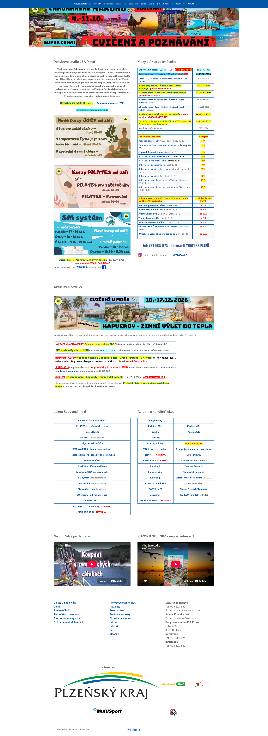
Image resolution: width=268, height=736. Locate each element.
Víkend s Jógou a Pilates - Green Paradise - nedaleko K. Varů (162, 78)
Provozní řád (61, 610)
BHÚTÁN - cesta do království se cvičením (159, 114)
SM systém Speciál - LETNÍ (152, 69)
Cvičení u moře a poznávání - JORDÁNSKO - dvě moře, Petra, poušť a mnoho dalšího (165, 122)
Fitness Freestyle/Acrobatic (152, 222)
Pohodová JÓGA (92, 460)
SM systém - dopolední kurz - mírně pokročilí (160, 187)
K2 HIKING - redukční (155, 483)
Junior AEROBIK (146, 209)
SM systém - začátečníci (150, 165)
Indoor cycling (155, 472)
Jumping (154, 466)
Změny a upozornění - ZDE (110, 103)
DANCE (189, 483)
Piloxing (156, 437)
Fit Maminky (149, 460)
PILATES (84, 437)
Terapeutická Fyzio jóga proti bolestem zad (159, 145)
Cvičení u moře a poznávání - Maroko (157, 74)
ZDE (112, 344)
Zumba (155, 432)
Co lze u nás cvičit (65, 602)
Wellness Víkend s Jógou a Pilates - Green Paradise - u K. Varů (114, 357)
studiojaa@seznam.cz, (67, 371)
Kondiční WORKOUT (150, 500)
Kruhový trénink (155, 443)
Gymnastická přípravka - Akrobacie (193, 449)
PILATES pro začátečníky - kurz (154, 156)
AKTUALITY (190, 335)
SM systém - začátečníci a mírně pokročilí (158, 169)
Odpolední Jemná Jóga (150, 152)
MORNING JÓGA (86, 512)
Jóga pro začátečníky (149, 141)
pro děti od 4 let (156, 205)
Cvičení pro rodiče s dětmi (189, 477)
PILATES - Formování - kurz (152, 160)
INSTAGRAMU (179, 255)
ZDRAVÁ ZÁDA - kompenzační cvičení (92, 449)
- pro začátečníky (86, 506)
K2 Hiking (155, 477)
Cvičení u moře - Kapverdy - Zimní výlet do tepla (83, 260)
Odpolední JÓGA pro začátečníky (92, 472)
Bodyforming (155, 420)
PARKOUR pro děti (147, 213)
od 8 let (159, 209)
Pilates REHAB (92, 432)
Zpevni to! (155, 495)
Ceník (57, 606)
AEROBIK (143, 205)
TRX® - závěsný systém (155, 449)
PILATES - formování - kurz (92, 420)
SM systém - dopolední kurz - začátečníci (158, 180)
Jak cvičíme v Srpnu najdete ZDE (92, 110)
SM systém (83, 477)
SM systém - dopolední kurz (92, 489)
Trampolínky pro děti (148, 218)
